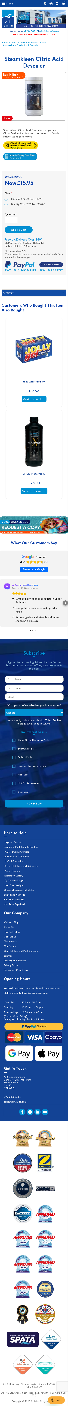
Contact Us (10, 936)
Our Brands (10, 946)
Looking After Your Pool (16, 856)
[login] (51, 3)
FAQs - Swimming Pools (16, 851)
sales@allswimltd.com (49, 31)
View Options (34, 491)
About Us (9, 927)
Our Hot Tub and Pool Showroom (22, 951)
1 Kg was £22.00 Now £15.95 (26, 199)
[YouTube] (45, 1112)
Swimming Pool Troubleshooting (21, 847)
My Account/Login (14, 880)
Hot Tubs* (23, 774)
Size (8, 193)
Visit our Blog (11, 922)
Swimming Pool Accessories (32, 766)
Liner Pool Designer (14, 885)
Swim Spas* (23, 792)
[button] (2, 603)
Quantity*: (11, 214)
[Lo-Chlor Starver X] (34, 441)
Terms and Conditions (16, 970)
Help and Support (13, 842)
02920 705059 (31, 31)
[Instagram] (30, 1112)
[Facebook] (22, 1112)
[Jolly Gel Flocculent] (34, 349)
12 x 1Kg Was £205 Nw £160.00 (28, 204)
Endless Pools (25, 757)
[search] (57, 3)
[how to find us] (45, 3)
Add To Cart (18, 229)
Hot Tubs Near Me (14, 899)
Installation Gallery (13, 875)
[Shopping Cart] (63, 3)
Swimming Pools (26, 748)
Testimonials (10, 941)
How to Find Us (12, 931)
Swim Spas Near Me (14, 894)
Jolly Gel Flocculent (34, 381)
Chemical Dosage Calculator (19, 890)
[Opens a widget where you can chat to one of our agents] (56, 1400)
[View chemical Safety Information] (34, 144)
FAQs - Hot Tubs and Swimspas (21, 866)
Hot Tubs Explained (14, 904)
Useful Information (13, 861)
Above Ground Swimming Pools (33, 740)
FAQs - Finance (12, 870)
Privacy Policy (11, 965)
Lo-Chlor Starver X (34, 473)
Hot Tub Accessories (28, 783)
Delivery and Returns (15, 960)
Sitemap (8, 955)
